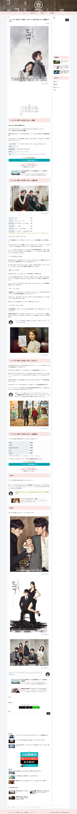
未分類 (54, 90)
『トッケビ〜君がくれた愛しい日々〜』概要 (28, 106)
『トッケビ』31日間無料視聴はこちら (29, 160)
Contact (21, 812)
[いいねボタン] (9, 697)
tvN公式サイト (46, 83)
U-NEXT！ (40, 459)
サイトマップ (31, 812)
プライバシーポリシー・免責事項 (13, 812)
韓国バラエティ (56, 87)
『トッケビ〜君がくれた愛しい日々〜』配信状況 (29, 111)
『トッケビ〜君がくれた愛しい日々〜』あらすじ (29, 110)
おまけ (21, 114)
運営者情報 (26, 812)
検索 (9, 711)
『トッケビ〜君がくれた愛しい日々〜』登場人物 (29, 108)
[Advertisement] (29, 94)
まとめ (21, 113)
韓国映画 (55, 84)
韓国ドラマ (11, 702)
